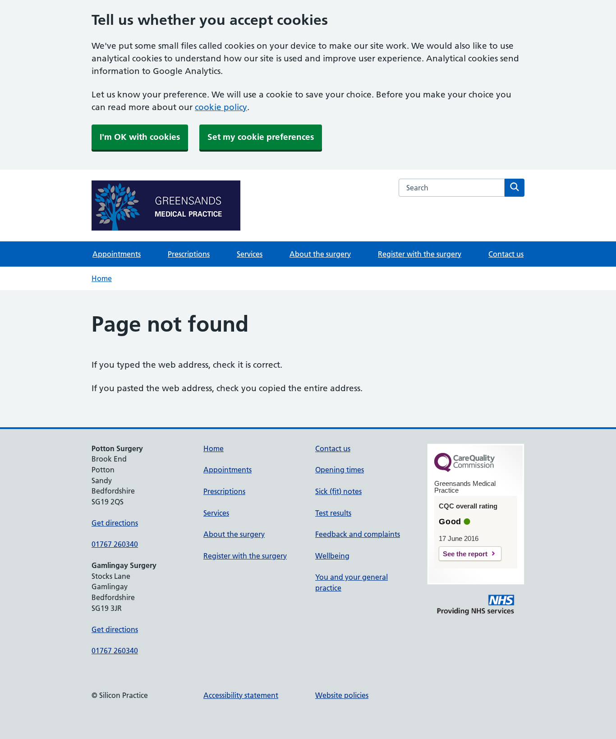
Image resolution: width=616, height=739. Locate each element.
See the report (465, 554)
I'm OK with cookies (140, 137)
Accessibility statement (240, 695)
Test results (333, 512)
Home (102, 278)
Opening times (339, 469)
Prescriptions (189, 254)
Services (249, 254)
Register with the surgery (419, 254)
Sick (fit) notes (338, 491)
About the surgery (320, 254)
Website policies (341, 695)
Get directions (115, 522)
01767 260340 (115, 544)
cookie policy (221, 107)
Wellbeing (332, 555)
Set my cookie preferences (260, 137)
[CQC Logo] (464, 469)
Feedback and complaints (357, 534)
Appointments (116, 254)
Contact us (506, 254)
